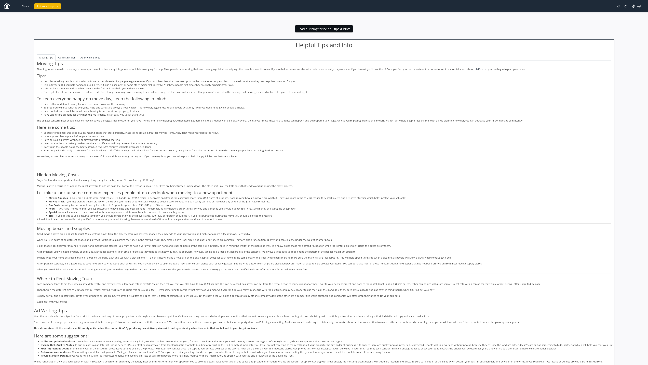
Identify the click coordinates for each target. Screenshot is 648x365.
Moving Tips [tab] (46, 57)
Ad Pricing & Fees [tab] (90, 57)
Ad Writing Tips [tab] (66, 57)
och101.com (480, 69)
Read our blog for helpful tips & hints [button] (324, 29)
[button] (25, 6)
